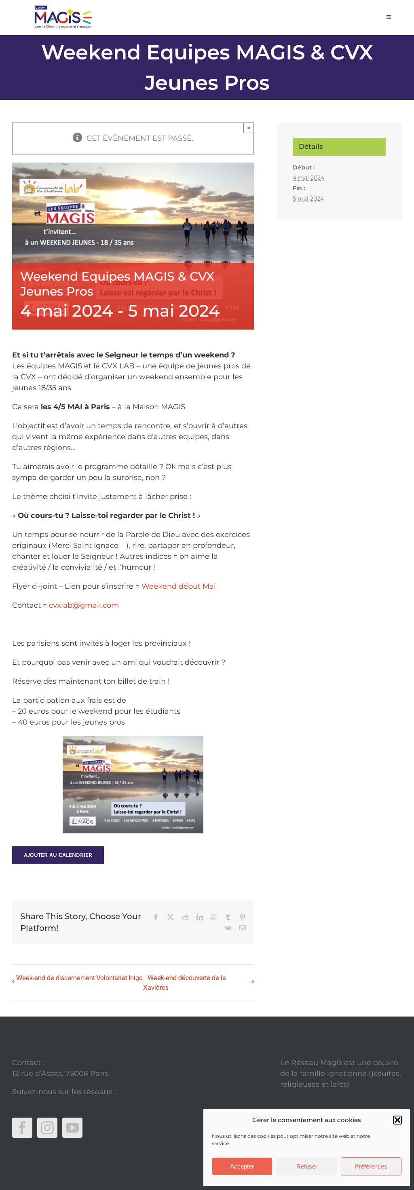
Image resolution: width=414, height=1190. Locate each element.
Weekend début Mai (179, 586)
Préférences (371, 1166)
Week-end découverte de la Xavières (184, 982)
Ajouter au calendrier (58, 855)
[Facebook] (22, 1128)
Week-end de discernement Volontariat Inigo (79, 977)
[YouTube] (72, 1128)
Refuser (306, 1166)
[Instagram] (47, 1128)
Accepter (242, 1166)
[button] (397, 1120)
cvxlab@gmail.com (84, 605)
